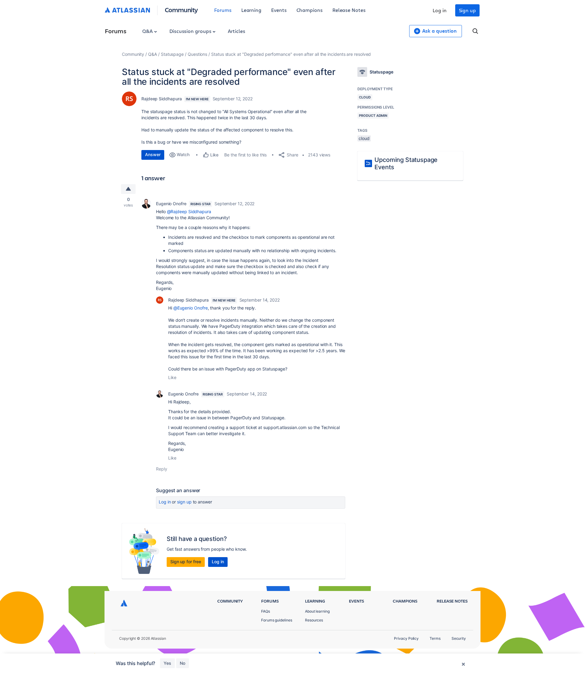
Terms (435, 638)
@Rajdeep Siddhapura (189, 211)
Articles (236, 31)
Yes (167, 663)
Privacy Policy (406, 638)
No (182, 663)
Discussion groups (191, 31)
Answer (153, 154)
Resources (314, 620)
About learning (317, 611)
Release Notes (349, 10)
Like (172, 377)
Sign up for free (185, 561)
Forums (223, 10)
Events (279, 10)
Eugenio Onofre (171, 203)
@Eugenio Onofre (190, 307)
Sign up (467, 10)
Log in (440, 10)
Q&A (148, 31)
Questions (197, 54)
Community (181, 9)
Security (459, 638)
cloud (364, 138)
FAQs (265, 611)
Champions (309, 10)
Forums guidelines (276, 620)
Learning (251, 10)
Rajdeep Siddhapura (161, 98)
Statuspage (172, 54)
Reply (161, 468)
